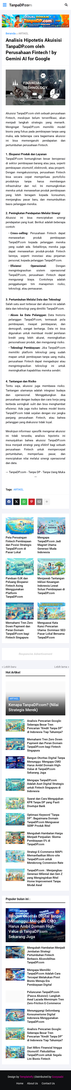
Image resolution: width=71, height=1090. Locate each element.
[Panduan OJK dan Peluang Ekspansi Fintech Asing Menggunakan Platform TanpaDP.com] (20, 566)
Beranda (11, 33)
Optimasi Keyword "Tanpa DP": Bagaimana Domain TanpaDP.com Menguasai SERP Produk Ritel (43, 820)
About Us (32, 1083)
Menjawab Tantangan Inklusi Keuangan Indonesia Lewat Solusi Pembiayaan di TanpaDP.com (51, 586)
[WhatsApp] (24, 502)
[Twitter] (16, 502)
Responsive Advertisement (35, 654)
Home (19, 1083)
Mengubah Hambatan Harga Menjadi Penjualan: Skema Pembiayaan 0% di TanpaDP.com (45, 839)
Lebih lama (60, 666)
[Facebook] (9, 502)
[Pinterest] (31, 502)
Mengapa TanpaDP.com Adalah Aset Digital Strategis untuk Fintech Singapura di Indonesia (45, 786)
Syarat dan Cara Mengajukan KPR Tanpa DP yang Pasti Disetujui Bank (45, 802)
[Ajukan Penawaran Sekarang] (35, 26)
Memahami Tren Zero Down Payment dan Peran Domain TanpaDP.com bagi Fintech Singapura (44, 745)
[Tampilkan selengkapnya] (47, 502)
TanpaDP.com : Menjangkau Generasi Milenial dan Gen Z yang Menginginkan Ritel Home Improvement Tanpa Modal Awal (44, 878)
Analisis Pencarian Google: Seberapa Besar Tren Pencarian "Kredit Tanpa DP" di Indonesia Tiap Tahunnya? (45, 726)
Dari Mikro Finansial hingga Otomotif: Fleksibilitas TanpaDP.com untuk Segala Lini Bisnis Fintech (44, 1053)
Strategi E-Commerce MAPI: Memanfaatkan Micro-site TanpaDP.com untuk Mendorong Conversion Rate (45, 857)
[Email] (39, 502)
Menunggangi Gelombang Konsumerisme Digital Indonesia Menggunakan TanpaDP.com (43, 1016)
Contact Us (48, 1083)
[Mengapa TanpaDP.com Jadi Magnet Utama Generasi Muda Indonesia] (51, 525)
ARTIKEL (23, 33)
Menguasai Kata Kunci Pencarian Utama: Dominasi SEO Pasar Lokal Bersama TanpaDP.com (51, 630)
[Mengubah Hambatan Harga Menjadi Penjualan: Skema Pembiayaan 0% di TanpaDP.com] (15, 838)
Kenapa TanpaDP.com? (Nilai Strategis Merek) (34, 707)
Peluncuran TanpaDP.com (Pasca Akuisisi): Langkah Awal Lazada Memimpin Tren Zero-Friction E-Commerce (45, 997)
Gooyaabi (57, 1076)
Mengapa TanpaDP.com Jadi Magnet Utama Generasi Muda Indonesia (49, 545)
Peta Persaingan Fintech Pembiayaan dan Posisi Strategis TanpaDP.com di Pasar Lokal (18, 545)
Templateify (26, 1076)
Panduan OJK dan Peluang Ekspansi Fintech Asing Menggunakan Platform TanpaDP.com (17, 588)
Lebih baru (10, 666)
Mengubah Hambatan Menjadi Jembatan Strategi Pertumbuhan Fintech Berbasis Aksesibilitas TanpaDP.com (46, 955)
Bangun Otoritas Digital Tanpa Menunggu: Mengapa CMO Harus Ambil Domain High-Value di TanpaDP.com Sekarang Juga (46, 765)
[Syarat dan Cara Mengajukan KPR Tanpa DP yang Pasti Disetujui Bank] (15, 803)
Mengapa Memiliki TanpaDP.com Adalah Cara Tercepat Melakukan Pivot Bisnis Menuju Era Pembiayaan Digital (43, 977)
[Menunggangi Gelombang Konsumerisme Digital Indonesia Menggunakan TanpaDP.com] (15, 1015)
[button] (4, 5)
